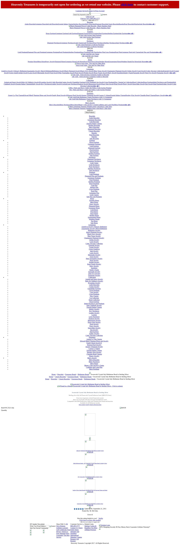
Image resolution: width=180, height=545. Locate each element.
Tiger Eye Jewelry (151, 73)
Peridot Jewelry (89, 73)
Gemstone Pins (127, 52)
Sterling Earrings (113, 33)
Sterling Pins (101, 52)
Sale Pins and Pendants (148, 52)
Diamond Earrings (83, 33)
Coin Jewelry (100, 82)
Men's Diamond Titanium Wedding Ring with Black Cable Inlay (90, 108)
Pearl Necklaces (98, 43)
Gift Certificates (61, 530)
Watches (136, 24)
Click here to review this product (90, 520)
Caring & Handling (90, 527)
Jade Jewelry (24, 73)
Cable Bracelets (57, 82)
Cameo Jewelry (67, 82)
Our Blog (94, 528)
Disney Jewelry (160, 95)
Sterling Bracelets (79, 24)
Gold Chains (78, 43)
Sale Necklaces (121, 43)
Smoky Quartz (128, 73)
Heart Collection (137, 82)
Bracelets (90, 22)
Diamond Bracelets (101, 24)
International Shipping (74, 536)
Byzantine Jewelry (45, 82)
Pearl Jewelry (79, 73)
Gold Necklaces (88, 43)
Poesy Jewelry (50, 61)
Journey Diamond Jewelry (90, 95)
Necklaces (90, 41)
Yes (99, 518)
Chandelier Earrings (78, 82)
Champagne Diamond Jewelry (117, 71)
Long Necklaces (72, 84)
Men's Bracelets (90, 24)
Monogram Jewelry (95, 84)
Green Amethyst (14, 73)
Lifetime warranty (62, 528)
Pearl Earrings (94, 33)
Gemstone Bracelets (41, 24)
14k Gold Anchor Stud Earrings (90, 37)
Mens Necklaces (65, 105)
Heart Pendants (85, 52)
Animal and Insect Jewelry (13, 82)
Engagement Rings (115, 61)
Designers (90, 93)
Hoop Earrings (51, 33)
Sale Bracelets (144, 24)
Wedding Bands (126, 61)
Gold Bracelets (53, 24)
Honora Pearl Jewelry (74, 95)
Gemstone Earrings (62, 33)
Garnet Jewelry (94, 247)
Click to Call (90, 17)
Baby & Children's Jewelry (30, 82)
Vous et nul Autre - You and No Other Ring (90, 65)
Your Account (99, 11)
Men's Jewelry (90, 103)
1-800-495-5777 (77, 525)
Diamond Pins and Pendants (36, 52)
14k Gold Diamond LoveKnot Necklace (90, 47)
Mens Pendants (119, 105)
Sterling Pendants (74, 52)
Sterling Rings (104, 61)
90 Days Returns (62, 525)
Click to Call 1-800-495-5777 (90, 18)
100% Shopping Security (107, 527)
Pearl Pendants (64, 52)
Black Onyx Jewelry (87, 71)
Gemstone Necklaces (67, 43)
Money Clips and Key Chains (88, 105)
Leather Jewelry (56, 84)
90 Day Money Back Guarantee (126, 527)
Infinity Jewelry (36, 84)
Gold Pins (93, 52)
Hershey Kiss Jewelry (132, 95)
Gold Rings (80, 61)
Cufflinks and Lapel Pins (106, 105)
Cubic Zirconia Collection (154, 71)
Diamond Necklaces (54, 43)
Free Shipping (61, 533)
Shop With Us (61, 524)
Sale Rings (142, 61)
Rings (90, 60)
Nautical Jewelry (83, 84)
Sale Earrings (123, 33)
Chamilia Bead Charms (147, 95)
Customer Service (81, 11)
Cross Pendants (110, 52)
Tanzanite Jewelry (139, 73)
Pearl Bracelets (129, 24)
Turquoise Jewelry (163, 73)
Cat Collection (127, 82)
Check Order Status (76, 529)
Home (54, 374)
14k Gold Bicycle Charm (90, 56)
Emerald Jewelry (168, 71)
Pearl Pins (118, 52)
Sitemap (87, 526)
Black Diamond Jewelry (72, 71)
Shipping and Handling (74, 532)
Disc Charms (118, 82)
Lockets (64, 84)
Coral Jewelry (141, 71)
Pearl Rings (87, 61)
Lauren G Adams (104, 95)
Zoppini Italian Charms (65, 24)
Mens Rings (41, 61)
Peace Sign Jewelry (107, 84)
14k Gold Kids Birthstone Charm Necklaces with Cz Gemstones (90, 99)
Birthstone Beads (83, 374)
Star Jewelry (149, 84)
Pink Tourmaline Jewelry (67, 73)
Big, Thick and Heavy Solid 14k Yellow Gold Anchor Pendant (90, 90)
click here (127, 4)
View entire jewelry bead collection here (90, 404)
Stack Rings (95, 61)
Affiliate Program (90, 530)
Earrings (90, 31)
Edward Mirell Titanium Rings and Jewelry (37, 95)
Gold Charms (136, 52)
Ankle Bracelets (30, 24)
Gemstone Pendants (52, 52)
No (102, 518)
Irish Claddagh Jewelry (94, 305)
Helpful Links (89, 524)
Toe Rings (135, 61)
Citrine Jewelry (132, 71)
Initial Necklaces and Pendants (163, 82)
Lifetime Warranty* (143, 527)
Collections (90, 80)
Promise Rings (32, 61)
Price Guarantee (62, 534)
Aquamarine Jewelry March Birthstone (39, 71)
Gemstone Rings (70, 61)
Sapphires (120, 73)
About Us (65, 531)
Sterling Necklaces (110, 43)
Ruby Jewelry (112, 73)
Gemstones (90, 69)
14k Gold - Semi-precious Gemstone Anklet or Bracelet (90, 77)
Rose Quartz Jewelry (101, 73)
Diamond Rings (60, 61)
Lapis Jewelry (33, 73)
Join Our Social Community (39, 528)
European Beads (70, 374)
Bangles (121, 24)
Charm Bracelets (113, 24)
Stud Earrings (103, 33)
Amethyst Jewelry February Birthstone (14, 71)
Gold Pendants (22, 52)
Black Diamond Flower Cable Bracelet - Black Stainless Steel (90, 28)
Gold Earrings (72, 33)
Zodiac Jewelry (167, 84)
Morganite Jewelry (44, 73)
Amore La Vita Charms (15, 95)
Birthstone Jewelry (58, 71)
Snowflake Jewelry (139, 84)
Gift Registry (74, 540)
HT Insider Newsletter (37, 524)
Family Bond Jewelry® (59, 95)
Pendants (90, 50)
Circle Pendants (90, 82)
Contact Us (91, 11)
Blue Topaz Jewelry (100, 71)
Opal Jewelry (54, 73)
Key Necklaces (46, 84)
